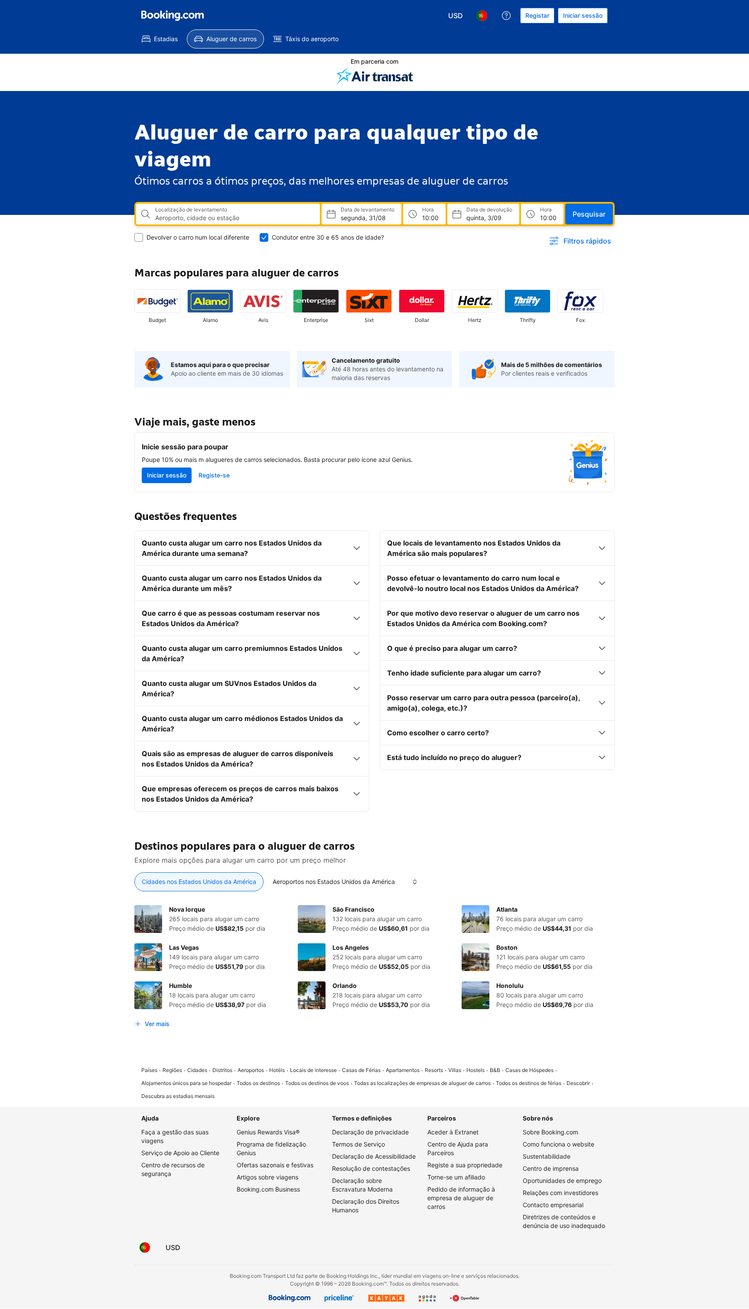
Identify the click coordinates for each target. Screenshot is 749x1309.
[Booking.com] (172, 15)
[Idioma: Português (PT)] (482, 15)
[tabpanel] (374, 968)
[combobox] (234, 218)
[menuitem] (159, 39)
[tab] (199, 881)
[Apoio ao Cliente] (506, 15)
